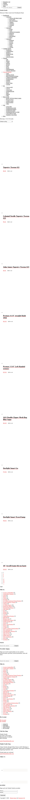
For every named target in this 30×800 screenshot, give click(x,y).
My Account (3, 720)
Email (1, 792)
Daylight (5, 599)
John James (6, 609)
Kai (4, 610)
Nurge (4, 623)
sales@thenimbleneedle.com (7, 741)
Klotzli (4, 612)
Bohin (4, 596)
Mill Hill (5, 617)
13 (3, 582)
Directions (5, 725)
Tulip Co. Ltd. (6, 634)
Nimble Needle (3, 10)
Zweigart (5, 639)
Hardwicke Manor (7, 606)
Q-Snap (5, 627)
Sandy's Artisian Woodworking (10, 628)
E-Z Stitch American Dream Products (12, 601)
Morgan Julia (6, 619)
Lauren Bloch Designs (8, 616)
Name (1, 790)
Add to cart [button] (9, 171)
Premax (5, 625)
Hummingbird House (8, 607)
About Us (5, 724)
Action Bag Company (8, 594)
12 (3, 580)
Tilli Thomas (6, 632)
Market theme (13, 798)
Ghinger (5, 603)
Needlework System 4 (8, 620)
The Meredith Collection (9, 631)
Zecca (4, 638)
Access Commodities (8, 592)
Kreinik (5, 613)
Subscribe (3, 795)
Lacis (4, 614)
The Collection (6, 630)
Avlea (4, 595)
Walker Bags (6, 635)
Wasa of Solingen (7, 636)
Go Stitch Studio (7, 605)
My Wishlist (3, 721)
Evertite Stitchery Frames (9, 602)
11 (3, 579)
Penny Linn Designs (8, 624)
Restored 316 (21, 798)
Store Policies (6, 726)
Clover (4, 598)
